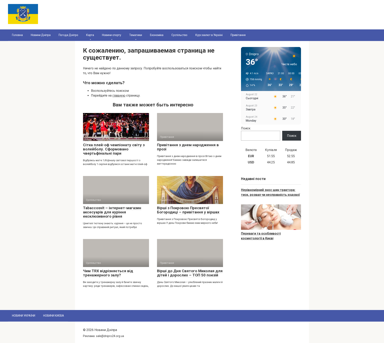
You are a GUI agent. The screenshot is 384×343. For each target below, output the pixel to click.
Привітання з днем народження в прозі (188, 147)
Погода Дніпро (68, 35)
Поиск (245, 128)
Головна (17, 35)
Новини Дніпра (41, 35)
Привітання (238, 35)
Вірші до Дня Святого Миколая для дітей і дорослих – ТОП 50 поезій (190, 273)
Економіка (156, 35)
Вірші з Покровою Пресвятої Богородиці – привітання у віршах (188, 210)
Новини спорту (111, 35)
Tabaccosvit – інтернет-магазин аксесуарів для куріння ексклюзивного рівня (112, 212)
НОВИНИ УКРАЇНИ (23, 315)
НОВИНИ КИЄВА (53, 315)
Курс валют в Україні (209, 35)
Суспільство (179, 35)
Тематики (135, 35)
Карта (90, 35)
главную (118, 95)
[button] (252, 79)
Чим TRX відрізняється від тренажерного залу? (108, 273)
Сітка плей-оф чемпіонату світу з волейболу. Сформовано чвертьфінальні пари (114, 149)
